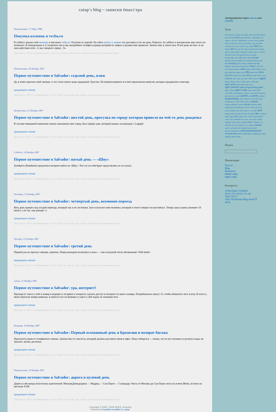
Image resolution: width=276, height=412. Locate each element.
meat (264, 75)
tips (257, 113)
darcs (261, 46)
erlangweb (244, 52)
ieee (226, 69)
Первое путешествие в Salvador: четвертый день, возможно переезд (73, 201)
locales (235, 75)
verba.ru (65, 42)
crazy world (239, 46)
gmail (250, 58)
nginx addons (230, 82)
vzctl (231, 119)
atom (250, 35)
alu (242, 35)
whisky (259, 119)
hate (255, 63)
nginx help (240, 84)
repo (261, 99)
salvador (254, 104)
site (256, 107)
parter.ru (232, 96)
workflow (256, 122)
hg (258, 63)
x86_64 (228, 125)
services (247, 107)
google (256, 57)
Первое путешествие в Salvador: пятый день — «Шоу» (61, 159)
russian (64, 53)
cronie (251, 46)
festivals (228, 55)
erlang (237, 52)
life (247, 72)
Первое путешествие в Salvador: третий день (53, 246)
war (242, 119)
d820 (256, 46)
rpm (246, 102)
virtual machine (257, 116)
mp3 (234, 79)
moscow (228, 78)
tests (231, 114)
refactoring (254, 99)
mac (239, 75)
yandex (251, 125)
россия (95, 53)
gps (261, 60)
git (240, 57)
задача (227, 128)
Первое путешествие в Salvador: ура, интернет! (55, 288)
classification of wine (245, 40)
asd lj (227, 202)
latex (243, 72)
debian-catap (231, 174)
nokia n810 (256, 90)
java (264, 69)
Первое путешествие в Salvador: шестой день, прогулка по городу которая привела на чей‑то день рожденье (108, 117)
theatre (245, 114)
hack (226, 63)
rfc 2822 (236, 102)
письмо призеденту (232, 131)
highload (228, 66)
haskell (250, 63)
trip (77, 95)
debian (227, 49)
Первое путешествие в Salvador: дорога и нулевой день (62, 377)
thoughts (251, 114)
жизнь (77, 53)
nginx (263, 78)
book (227, 38)
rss (249, 102)
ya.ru (246, 125)
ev (258, 52)
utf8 (249, 116)
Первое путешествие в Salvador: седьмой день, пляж (59, 75)
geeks (254, 55)
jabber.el (259, 69)
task (255, 111)
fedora (262, 52)
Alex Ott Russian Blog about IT (241, 199)
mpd (238, 79)
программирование (250, 130)
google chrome (230, 60)
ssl (252, 111)
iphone (237, 69)
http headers (244, 66)
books (231, 38)
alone (238, 35)
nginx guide (230, 84)
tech (259, 110)
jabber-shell (251, 69)
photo (255, 95)
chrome (234, 40)
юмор (233, 136)
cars (261, 38)
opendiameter (238, 93)
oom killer (229, 93)
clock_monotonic (231, 43)
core (232, 46)
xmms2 (241, 125)
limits (252, 72)
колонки (43, 42)
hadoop (244, 63)
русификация (256, 134)
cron (246, 46)
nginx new (249, 84)
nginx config (240, 82)
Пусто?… (230, 165)
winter (238, 122)
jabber (243, 69)
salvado (71, 95)
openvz (246, 93)
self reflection (239, 107)
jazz (226, 72)
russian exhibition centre (234, 104)
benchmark (261, 35)
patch (238, 96)
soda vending (230, 111)
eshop (250, 52)
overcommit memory (258, 93)
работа (240, 134)
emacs (227, 52)
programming (231, 98)
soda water (239, 111)
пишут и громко (112, 42)
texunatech (238, 114)
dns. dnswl (245, 49)
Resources (230, 171)
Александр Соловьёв (236, 190)
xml (236, 125)
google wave (241, 60)
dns (239, 49)
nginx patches (232, 87)
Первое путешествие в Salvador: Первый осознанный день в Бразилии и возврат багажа (91, 332)
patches (244, 95)
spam (246, 111)
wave (247, 119)
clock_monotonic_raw (246, 43)
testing (227, 114)
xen (232, 125)
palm (227, 96)
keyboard (231, 72)
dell (232, 49)
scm (259, 104)
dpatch (251, 49)
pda (250, 96)
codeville (259, 43)
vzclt (226, 119)
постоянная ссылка (109, 53)
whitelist (228, 122)
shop (71, 53)
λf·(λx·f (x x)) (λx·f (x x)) (238, 193)
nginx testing (229, 90)
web (250, 119)
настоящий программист (247, 128)
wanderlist (237, 119)
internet (231, 69)
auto (254, 35)
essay (255, 52)
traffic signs (229, 116)
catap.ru (228, 40)
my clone (244, 79)
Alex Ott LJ (231, 196)
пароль (253, 18)
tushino (240, 116)
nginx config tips (252, 82)
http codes (236, 66)
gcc (250, 55)
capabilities (256, 38)
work (249, 122)
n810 (250, 79)
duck (257, 49)
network (256, 79)
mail (243, 75)
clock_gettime (259, 40)
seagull (227, 107)
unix (245, 116)
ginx (237, 58)
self (232, 107)
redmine (247, 99)
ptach (241, 99)
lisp (226, 75)
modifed (116, 409)
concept (228, 46)
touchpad (262, 114)
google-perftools (253, 60)
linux (261, 72)
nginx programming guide (251, 87)
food (233, 55)
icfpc (258, 66)
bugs (242, 38)
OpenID (229, 20)
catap (127, 409)
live (58, 53)
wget (254, 119)
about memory (230, 35)
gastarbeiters (244, 55)
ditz (235, 49)
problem (262, 96)
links (256, 72)
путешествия (94, 95)
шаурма (228, 136)
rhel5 (242, 102)
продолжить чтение (24, 90)
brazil (59, 95)
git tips (244, 58)
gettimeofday (230, 58)
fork (237, 55)
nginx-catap (241, 90)
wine (233, 122)
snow (260, 107)
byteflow (107, 409)
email (232, 52)
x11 (261, 122)
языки (238, 136)
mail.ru (249, 75)
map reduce (257, 75)
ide (262, 66)
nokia (250, 90)
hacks (239, 63)
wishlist (243, 122)
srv (249, 111)
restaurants (229, 102)
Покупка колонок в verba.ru (38, 36)
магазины (86, 53)
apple (246, 35)
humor (253, 66)
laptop (238, 72)
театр (263, 134)
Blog (227, 168)
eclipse (261, 49)
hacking (232, 63)
